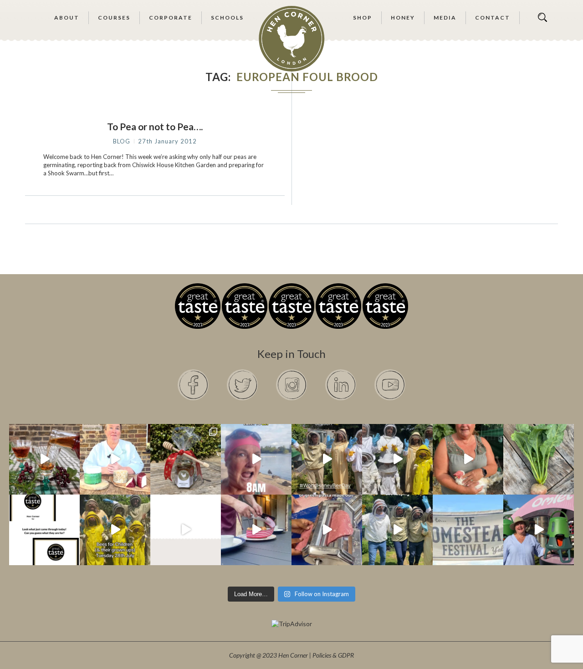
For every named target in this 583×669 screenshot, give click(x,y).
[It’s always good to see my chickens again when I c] (468, 459)
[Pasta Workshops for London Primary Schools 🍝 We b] (327, 530)
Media (445, 17)
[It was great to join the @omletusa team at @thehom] (538, 530)
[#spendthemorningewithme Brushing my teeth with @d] (256, 459)
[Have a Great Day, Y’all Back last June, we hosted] (468, 530)
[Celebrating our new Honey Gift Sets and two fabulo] (185, 459)
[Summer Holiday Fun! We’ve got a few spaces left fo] (115, 530)
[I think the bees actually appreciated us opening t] (397, 530)
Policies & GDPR (333, 655)
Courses (114, 17)
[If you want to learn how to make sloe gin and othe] (44, 459)
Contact (492, 17)
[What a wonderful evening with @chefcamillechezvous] (256, 530)
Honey (403, 17)
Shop (362, 17)
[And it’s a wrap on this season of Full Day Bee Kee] (327, 459)
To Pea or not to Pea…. (155, 126)
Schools (227, 17)
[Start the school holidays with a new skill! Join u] (185, 530)
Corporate (170, 17)
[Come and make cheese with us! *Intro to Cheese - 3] (115, 459)
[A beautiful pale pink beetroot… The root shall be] (538, 459)
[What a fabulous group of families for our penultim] (397, 459)
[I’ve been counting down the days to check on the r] (44, 530)
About (66, 17)
